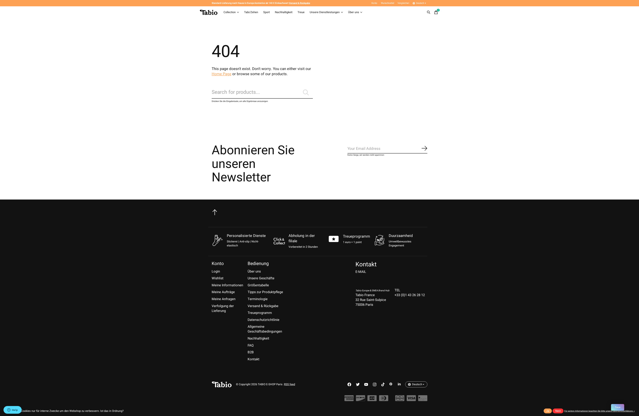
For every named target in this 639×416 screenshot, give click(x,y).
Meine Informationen (227, 285)
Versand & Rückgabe (263, 306)
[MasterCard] (399, 400)
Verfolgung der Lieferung (223, 308)
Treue (301, 12)
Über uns (353, 12)
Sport (266, 12)
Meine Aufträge (223, 292)
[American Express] (349, 400)
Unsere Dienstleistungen (325, 12)
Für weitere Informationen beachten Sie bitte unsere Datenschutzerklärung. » (599, 411)
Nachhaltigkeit (283, 12)
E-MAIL (360, 271)
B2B (251, 352)
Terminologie (258, 299)
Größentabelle (258, 285)
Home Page (221, 74)
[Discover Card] (360, 400)
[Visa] (411, 400)
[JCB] (372, 400)
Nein (558, 411)
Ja (547, 411)
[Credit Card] (422, 400)
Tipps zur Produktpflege (265, 292)
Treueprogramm (356, 236)
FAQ (251, 345)
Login (216, 271)
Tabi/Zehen (251, 12)
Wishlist (217, 278)
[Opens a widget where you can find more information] (12, 410)
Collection (229, 12)
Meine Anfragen (223, 299)
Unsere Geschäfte (261, 278)
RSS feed (289, 384)
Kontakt (253, 359)
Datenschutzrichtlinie (263, 319)
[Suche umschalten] (428, 12)
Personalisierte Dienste (246, 235)
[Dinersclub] (383, 400)
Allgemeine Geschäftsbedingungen (265, 329)
